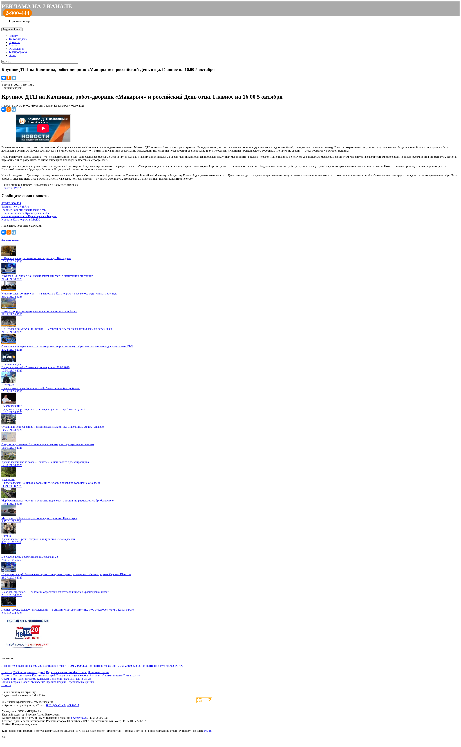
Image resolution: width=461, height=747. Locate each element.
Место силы (79, 672)
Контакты (43, 678)
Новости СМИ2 (11, 188)
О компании (9, 678)
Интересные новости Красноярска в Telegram (29, 216)
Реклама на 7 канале (36, 6)
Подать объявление (33, 681)
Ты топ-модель (18, 38)
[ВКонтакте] (3, 78)
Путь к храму (131, 675)
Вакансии (56, 678)
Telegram (6, 206)
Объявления (16, 48)
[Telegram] (14, 78)
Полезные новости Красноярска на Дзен (26, 213)
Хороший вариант (90, 675)
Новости (14, 35)
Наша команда (82, 678)
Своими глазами (112, 675)
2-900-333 (73, 705)
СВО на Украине (23, 672)
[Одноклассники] (8, 78)
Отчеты (6, 685)
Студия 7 (39, 672)
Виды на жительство (59, 672)
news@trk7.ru (21, 206)
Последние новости (10, 240)
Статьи (13, 45)
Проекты (14, 42)
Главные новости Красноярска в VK (23, 209)
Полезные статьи (98, 672)
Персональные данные (80, 681)
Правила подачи (56, 681)
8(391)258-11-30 (56, 705)
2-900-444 (17, 13)
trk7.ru (208, 730)
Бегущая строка (11, 681)
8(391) (11, 203)
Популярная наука (67, 675)
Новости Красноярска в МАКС (20, 219)
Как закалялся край (44, 675)
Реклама (67, 678)
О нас (12, 55)
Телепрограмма (18, 51)
